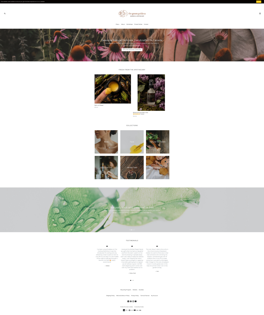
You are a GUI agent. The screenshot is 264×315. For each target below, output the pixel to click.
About (123, 24)
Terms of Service (144, 295)
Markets (135, 289)
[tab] (131, 229)
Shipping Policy (110, 295)
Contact (146, 24)
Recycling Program (125, 289)
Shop (117, 24)
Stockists (141, 289)
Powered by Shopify (139, 306)
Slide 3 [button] (132, 229)
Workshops (129, 24)
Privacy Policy (135, 295)
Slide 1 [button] (130, 280)
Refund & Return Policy (123, 295)
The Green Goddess (128, 306)
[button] (136, 114)
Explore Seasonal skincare (132, 49)
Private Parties (138, 24)
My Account (154, 295)
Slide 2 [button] (131, 229)
